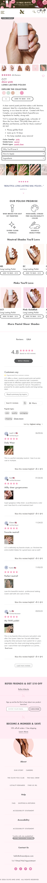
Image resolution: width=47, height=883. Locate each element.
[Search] (34, 11)
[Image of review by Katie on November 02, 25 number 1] (8, 583)
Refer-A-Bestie (23, 689)
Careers (29, 770)
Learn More (23, 731)
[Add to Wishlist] (43, 76)
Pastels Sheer (19, 144)
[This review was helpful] (36, 469)
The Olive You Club (16, 778)
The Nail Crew (33, 778)
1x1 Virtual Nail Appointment (23, 860)
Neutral (16, 142)
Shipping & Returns (26, 803)
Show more (18, 419)
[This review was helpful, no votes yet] (36, 514)
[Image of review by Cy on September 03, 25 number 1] (8, 628)
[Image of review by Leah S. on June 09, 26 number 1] (8, 450)
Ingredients (7, 158)
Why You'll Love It (10, 149)
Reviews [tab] (19, 339)
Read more (8, 648)
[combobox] (33, 424)
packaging (24, 413)
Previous (2, 68)
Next (45, 68)
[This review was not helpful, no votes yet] (40, 469)
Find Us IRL (32, 785)
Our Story (18, 770)
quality (14, 413)
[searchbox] (13, 403)
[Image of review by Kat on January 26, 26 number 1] (8, 495)
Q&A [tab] (28, 339)
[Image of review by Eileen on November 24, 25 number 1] (8, 539)
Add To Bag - (12, 273)
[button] (3, 169)
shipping (8, 419)
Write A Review (23, 361)
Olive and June (13, 879)
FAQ (13, 803)
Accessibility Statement (23, 811)
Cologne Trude (23, 119)
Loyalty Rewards (17, 785)
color (7, 413)
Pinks (18, 139)
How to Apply (8, 154)
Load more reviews (23, 666)
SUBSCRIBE (35, 709)
